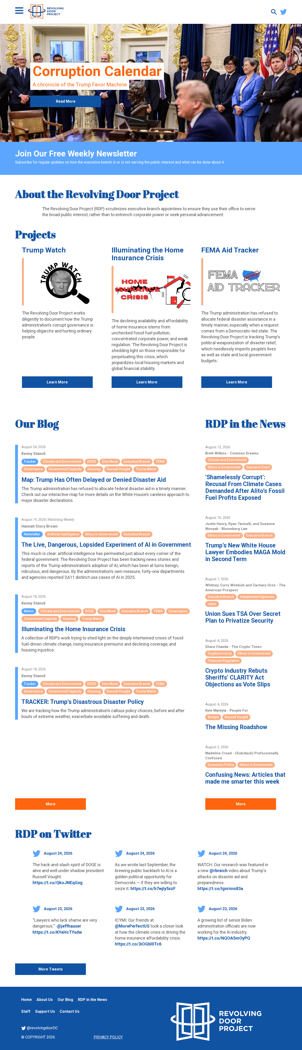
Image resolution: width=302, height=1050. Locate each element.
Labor (212, 604)
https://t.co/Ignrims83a (220, 888)
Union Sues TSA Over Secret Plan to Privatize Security (243, 617)
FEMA (160, 461)
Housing (94, 469)
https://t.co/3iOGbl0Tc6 (138, 943)
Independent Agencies (257, 597)
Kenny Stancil (33, 453)
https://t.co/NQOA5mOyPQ (223, 938)
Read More (66, 101)
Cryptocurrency (220, 653)
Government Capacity (65, 469)
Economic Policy (221, 765)
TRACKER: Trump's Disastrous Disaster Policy (82, 701)
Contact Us (70, 1011)
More (50, 804)
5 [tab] (158, 137)
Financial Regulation (223, 661)
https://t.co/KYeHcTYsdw (57, 932)
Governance (33, 469)
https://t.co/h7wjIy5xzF (153, 888)
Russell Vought (118, 469)
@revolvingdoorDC (42, 1028)
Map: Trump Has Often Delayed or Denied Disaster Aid (93, 479)
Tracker (30, 461)
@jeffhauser (69, 926)
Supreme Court (258, 467)
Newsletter (32, 534)
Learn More (57, 382)
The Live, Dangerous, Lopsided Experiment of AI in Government (106, 544)
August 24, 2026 (57, 853)
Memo (29, 611)
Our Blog (37, 423)
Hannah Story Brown (39, 526)
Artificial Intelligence (63, 534)
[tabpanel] (151, 83)
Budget (213, 717)
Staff (25, 1011)
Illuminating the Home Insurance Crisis (148, 254)
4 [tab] (151, 137)
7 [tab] (172, 137)
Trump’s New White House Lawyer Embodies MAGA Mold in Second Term (245, 552)
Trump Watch (44, 250)
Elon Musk (110, 461)
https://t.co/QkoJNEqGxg (58, 882)
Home (26, 999)
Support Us (45, 1011)
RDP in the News (245, 423)
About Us (45, 999)
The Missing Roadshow (236, 727)
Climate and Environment (62, 461)
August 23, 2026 (57, 909)
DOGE (91, 461)
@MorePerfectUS (132, 926)
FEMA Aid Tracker (230, 250)
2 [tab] (136, 137)
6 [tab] (165, 137)
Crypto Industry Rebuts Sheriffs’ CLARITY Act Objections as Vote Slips (237, 677)
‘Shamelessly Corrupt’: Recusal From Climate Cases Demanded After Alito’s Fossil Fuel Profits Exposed (245, 487)
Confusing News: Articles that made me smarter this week (245, 778)
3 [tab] (144, 137)
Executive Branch (137, 461)
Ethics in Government (101, 534)
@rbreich (218, 870)
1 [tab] (129, 137)
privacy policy (108, 1037)
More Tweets (50, 969)
